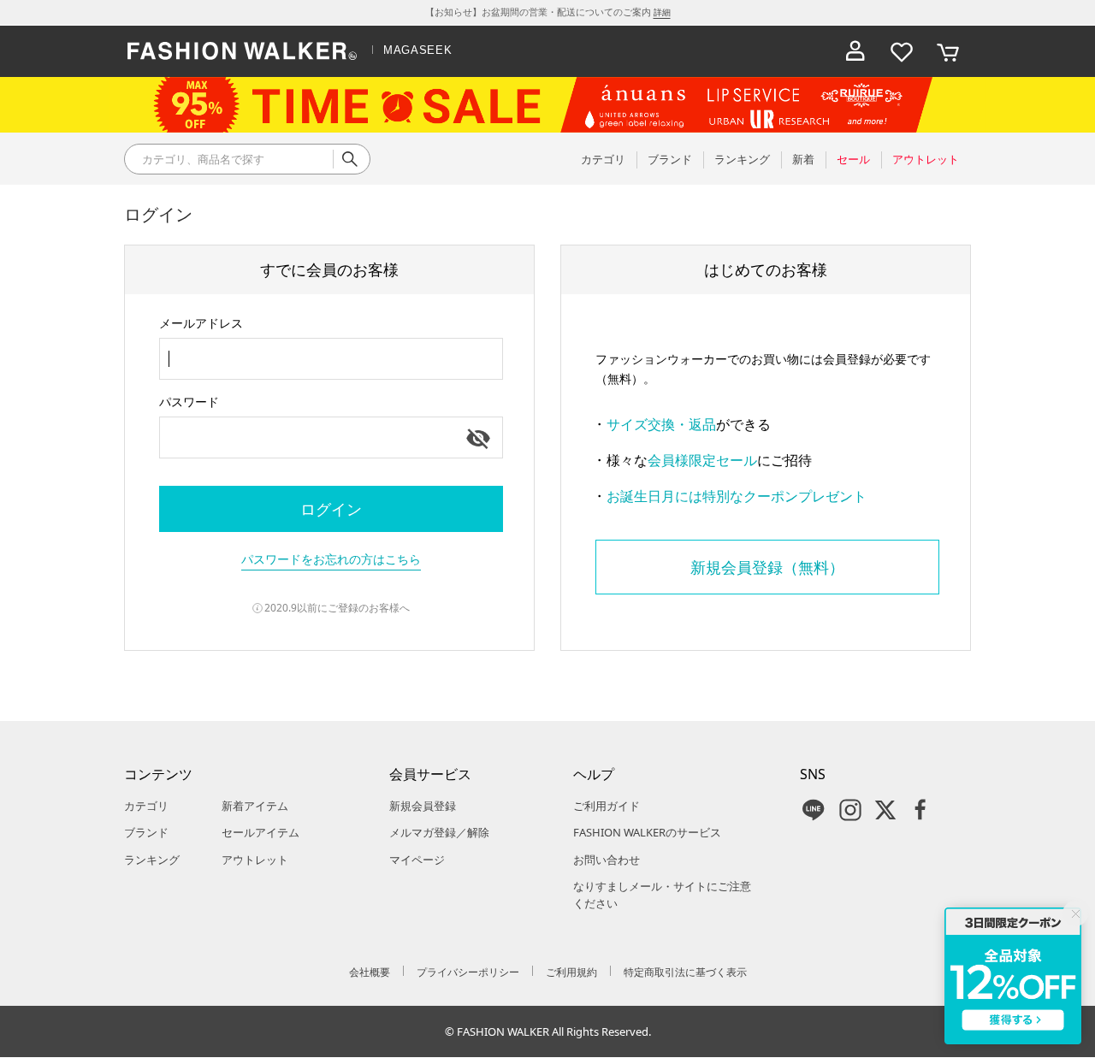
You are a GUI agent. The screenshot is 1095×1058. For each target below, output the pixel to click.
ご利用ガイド (606, 805)
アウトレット (255, 859)
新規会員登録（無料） (767, 567)
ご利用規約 (571, 972)
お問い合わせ (606, 859)
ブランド (146, 832)
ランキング (152, 859)
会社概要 (369, 972)
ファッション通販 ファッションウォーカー (242, 51)
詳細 (662, 12)
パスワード (189, 401)
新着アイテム (255, 805)
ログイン (331, 509)
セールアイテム (260, 832)
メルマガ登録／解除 (439, 832)
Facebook (920, 810)
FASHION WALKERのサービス (647, 832)
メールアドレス (201, 323)
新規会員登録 (422, 805)
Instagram (850, 810)
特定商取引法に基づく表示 (685, 972)
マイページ (417, 859)
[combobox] (331, 359)
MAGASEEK (417, 50)
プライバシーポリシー (468, 972)
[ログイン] (855, 51)
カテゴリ (146, 805)
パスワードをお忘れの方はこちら (331, 559)
